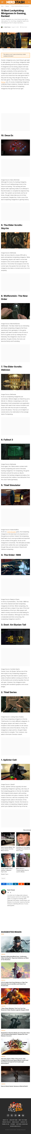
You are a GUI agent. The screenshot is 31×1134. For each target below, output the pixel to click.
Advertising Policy (15, 1126)
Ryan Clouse (7, 27)
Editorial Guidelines (22, 1124)
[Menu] (2, 2)
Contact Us (24, 1122)
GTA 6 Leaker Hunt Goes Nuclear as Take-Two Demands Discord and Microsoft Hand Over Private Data (14, 984)
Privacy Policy (6, 1122)
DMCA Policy (15, 1122)
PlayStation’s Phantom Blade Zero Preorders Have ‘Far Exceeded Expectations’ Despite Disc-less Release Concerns (15, 1034)
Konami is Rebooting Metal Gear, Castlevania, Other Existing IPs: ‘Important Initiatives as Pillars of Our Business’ (15, 958)
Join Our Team (13, 1119)
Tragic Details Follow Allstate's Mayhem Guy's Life (6, 870)
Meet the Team (23, 1119)
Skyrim (3, 878)
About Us (5, 1119)
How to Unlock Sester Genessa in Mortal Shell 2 (14, 1086)
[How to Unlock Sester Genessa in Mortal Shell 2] (15, 1074)
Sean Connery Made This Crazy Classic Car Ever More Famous (8, 849)
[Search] (29, 2)
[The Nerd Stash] (15, 2)
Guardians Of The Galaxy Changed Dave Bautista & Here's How (23, 849)
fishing (3, 82)
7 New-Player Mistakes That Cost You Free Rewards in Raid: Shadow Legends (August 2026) (15, 1009)
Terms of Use (5, 1124)
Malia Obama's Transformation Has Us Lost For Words (22, 870)
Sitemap (13, 1124)
